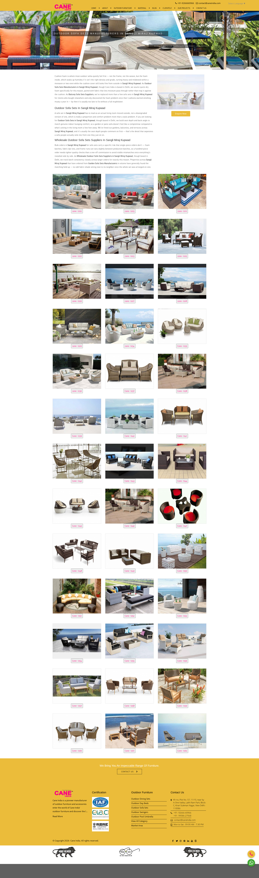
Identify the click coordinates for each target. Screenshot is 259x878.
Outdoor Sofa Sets (139, 807)
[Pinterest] (184, 841)
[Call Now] (251, 854)
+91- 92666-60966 (182, 812)
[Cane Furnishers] (64, 4)
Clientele (167, 8)
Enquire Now (180, 113)
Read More (58, 816)
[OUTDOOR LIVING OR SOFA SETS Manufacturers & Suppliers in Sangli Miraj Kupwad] (77, 191)
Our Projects (184, 8)
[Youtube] (192, 841)
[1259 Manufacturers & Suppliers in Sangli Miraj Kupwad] (182, 685)
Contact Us (201, 8)
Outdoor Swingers (139, 812)
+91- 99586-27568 (182, 815)
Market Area (137, 825)
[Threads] (195, 841)
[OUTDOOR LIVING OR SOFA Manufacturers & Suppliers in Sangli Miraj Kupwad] (77, 685)
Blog (154, 8)
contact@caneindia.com (185, 820)
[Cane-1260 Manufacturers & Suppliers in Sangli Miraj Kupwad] (77, 730)
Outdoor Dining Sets (140, 798)
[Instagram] (180, 841)
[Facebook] (173, 841)
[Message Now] (251, 863)
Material (142, 8)
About (105, 8)
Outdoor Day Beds (140, 803)
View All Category (139, 821)
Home (93, 8)
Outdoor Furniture (123, 8)
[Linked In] (188, 841)
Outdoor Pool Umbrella (142, 816)
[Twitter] (177, 841)
